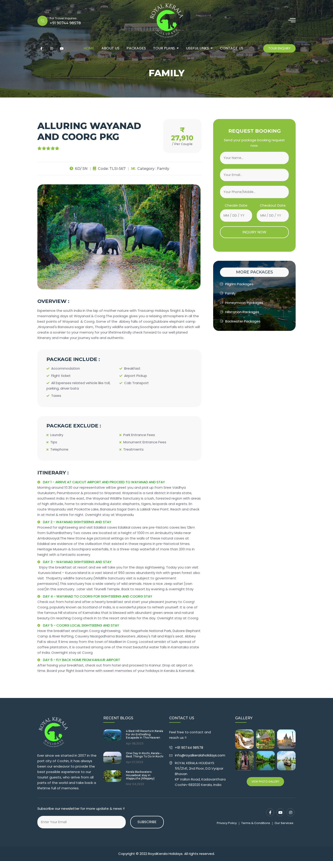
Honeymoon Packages (244, 302)
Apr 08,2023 (134, 743)
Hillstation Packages (242, 312)
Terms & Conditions (255, 823)
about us (110, 48)
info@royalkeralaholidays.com (200, 755)
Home (89, 48)
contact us (231, 48)
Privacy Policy (227, 823)
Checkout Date (273, 205)
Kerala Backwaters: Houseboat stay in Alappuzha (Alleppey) (140, 775)
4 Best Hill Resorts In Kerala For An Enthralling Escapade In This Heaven (144, 734)
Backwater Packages (243, 321)
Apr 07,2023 (134, 762)
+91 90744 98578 (189, 747)
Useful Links (197, 48)
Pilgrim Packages (239, 284)
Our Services (284, 823)
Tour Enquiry (279, 48)
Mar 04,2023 (135, 784)
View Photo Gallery (265, 781)
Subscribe (147, 821)
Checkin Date (236, 205)
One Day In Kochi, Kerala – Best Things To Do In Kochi (144, 755)
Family (230, 293)
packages (136, 48)
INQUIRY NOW (254, 232)
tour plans (164, 48)
